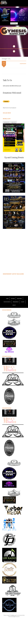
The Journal (19, 298)
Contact (14, 305)
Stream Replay (16, 301)
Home (7, 298)
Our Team (13, 298)
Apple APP (13, 122)
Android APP (6, 122)
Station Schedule (7, 301)
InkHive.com (13, 615)
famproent (23, 63)
